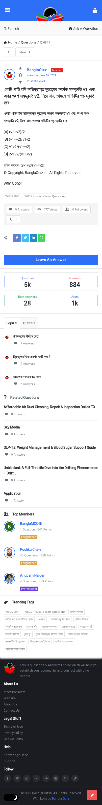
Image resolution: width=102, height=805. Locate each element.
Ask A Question (85, 28)
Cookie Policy (13, 739)
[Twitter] (17, 778)
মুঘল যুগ (27, 634)
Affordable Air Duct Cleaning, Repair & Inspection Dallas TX (49, 407)
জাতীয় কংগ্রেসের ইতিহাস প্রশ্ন (19, 619)
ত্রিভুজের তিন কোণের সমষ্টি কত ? (32, 357)
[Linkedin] (26, 778)
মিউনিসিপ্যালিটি (12, 634)
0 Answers (18, 414)
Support (9, 761)
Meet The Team (14, 692)
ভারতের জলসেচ (68, 626)
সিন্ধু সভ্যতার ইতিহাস (40, 641)
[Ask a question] (92, 795)
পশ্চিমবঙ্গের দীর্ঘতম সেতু (25, 336)
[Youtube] (36, 778)
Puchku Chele (30, 549)
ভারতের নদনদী (86, 626)
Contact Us (12, 710)
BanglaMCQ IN (31, 524)
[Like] (20, 68)
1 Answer (17, 500)
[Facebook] (7, 778)
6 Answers (28, 384)
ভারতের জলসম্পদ (49, 626)
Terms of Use (13, 726)
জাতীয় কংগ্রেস (76, 612)
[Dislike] (20, 82)
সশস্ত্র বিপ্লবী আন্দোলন (15, 641)
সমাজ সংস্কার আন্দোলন (78, 634)
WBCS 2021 (38, 81)
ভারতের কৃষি (31, 626)
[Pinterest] (65, 778)
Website (10, 698)
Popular (11, 323)
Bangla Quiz (60, 798)
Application (12, 493)
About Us (10, 704)
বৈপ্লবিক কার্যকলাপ (13, 626)
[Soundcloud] (46, 778)
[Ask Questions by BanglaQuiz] (51, 10)
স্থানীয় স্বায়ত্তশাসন (64, 641)
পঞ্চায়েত (41, 619)
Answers (29, 323)
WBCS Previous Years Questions (45, 196)
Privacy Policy (13, 733)
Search (13, 28)
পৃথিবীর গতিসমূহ (81, 619)
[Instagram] (55, 778)
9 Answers (28, 343)
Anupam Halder (32, 575)
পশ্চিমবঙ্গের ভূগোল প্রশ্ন (60, 619)
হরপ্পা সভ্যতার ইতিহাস (15, 649)
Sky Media (12, 427)
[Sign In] (95, 10)
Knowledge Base (16, 755)
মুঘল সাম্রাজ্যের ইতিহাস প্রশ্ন (49, 634)
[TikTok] (75, 778)
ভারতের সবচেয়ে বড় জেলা (27, 377)
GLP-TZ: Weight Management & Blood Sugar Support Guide (50, 447)
